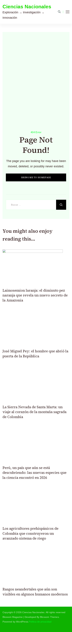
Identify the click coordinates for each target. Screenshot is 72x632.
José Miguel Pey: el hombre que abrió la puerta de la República (35, 353)
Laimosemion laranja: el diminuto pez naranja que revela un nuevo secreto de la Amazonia (35, 295)
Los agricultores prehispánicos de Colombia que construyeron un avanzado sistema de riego (30, 533)
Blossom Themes (49, 617)
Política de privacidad (40, 621)
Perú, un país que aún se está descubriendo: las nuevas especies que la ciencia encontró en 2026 (34, 472)
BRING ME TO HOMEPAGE (36, 177)
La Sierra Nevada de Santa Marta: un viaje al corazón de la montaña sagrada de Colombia (34, 412)
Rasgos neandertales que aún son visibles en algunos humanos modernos (35, 591)
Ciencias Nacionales (27, 6)
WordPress (22, 621)
